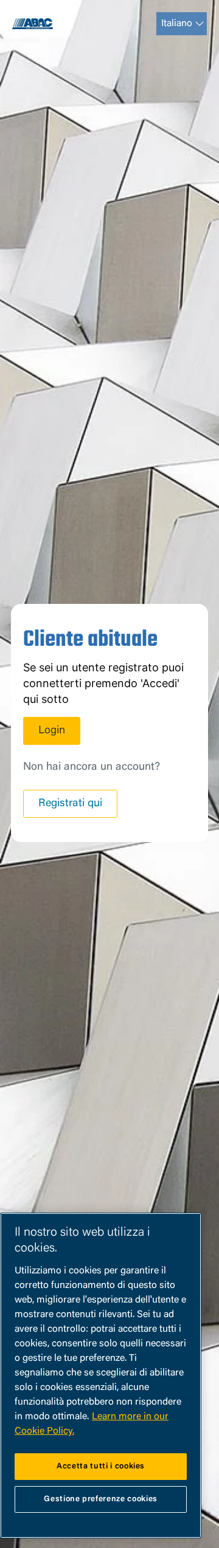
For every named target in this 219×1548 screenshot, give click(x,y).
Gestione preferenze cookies (101, 1499)
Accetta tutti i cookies (101, 1466)
